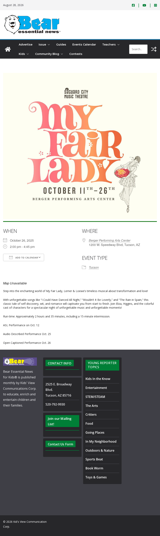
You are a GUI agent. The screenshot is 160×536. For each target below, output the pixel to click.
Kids (22, 54)
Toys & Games (96, 477)
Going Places (94, 432)
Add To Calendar (26, 257)
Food (89, 423)
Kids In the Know (97, 379)
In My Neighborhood (100, 441)
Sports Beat (94, 459)
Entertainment (96, 388)
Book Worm (94, 468)
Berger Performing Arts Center (109, 240)
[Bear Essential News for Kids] (8, 49)
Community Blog (47, 54)
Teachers (109, 44)
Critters (91, 414)
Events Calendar (84, 44)
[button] (48, 44)
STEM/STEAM (95, 397)
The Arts (91, 406)
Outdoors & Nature (99, 450)
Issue (42, 44)
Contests (75, 54)
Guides (61, 44)
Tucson (94, 267)
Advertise (25, 44)
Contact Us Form (60, 444)
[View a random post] (154, 49)
